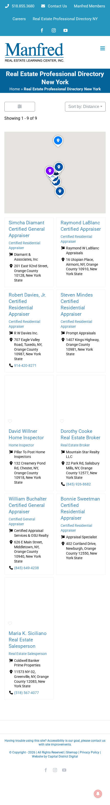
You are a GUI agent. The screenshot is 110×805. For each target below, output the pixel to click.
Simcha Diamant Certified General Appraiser (27, 229)
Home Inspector (21, 445)
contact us (98, 740)
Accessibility (55, 740)
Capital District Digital (63, 756)
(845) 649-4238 (26, 568)
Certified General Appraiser (22, 521)
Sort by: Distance (83, 106)
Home (14, 89)
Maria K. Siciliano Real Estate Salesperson (28, 639)
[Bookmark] (10, 421)
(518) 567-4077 (26, 693)
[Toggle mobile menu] (103, 48)
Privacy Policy (89, 752)
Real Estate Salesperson (28, 654)
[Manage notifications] (98, 794)
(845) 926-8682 (78, 484)
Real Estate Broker (75, 445)
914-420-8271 (25, 365)
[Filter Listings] (19, 107)
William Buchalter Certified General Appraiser (28, 505)
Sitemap (72, 752)
